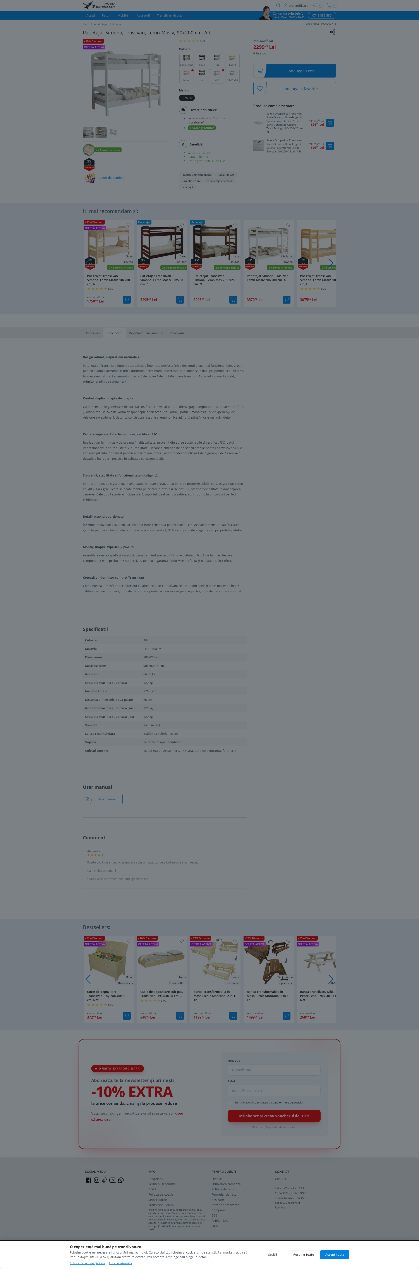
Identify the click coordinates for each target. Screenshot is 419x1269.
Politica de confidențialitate (87, 1263)
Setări (272, 1254)
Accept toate (334, 1254)
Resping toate (303, 1254)
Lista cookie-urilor (120, 1263)
